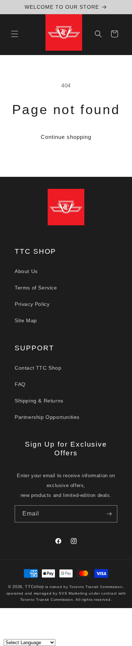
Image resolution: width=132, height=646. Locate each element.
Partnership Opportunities (47, 417)
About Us (26, 271)
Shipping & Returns (39, 401)
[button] (15, 34)
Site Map (26, 320)
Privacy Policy (32, 304)
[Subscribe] (109, 513)
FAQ (20, 384)
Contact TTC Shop (38, 368)
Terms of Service (36, 288)
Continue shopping (66, 137)
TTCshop (34, 586)
